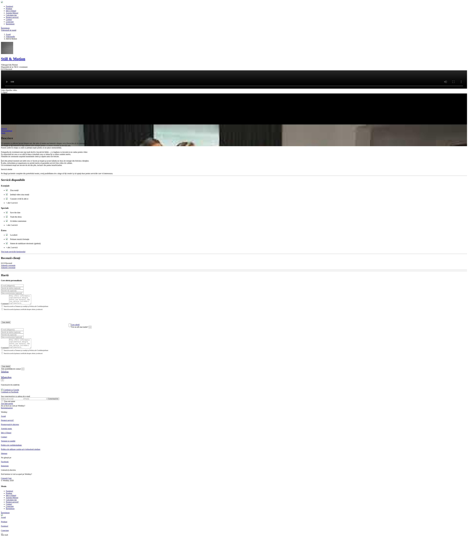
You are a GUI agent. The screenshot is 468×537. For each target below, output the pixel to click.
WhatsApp (6, 377)
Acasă (8, 34)
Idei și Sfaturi (11, 11)
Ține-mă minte (9, 401)
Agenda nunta (6, 429)
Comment (5, 304)
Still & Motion (13, 59)
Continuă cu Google (11, 390)
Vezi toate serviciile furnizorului (13, 252)
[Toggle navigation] (2, 533)
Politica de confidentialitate (11, 445)
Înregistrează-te (7, 408)
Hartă (3, 133)
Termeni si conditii (8, 441)
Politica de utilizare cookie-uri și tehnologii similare (20, 449)
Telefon (5, 371)
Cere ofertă (6, 322)
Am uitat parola (7, 404)
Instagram (5, 466)
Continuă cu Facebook (9, 392)
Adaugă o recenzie (8, 265)
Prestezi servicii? (12, 17)
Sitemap (4, 453)
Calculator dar (11, 15)
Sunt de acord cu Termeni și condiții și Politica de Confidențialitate (26, 306)
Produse (9, 9)
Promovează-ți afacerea (10, 424)
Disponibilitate (6, 131)
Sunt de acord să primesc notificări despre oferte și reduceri (23, 309)
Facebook (5, 462)
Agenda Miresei (12, 13)
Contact (9, 20)
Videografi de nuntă (8, 30)
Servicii (4, 129)
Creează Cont (6, 478)
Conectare (10, 22)
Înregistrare (10, 24)
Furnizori (9, 6)
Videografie (10, 37)
